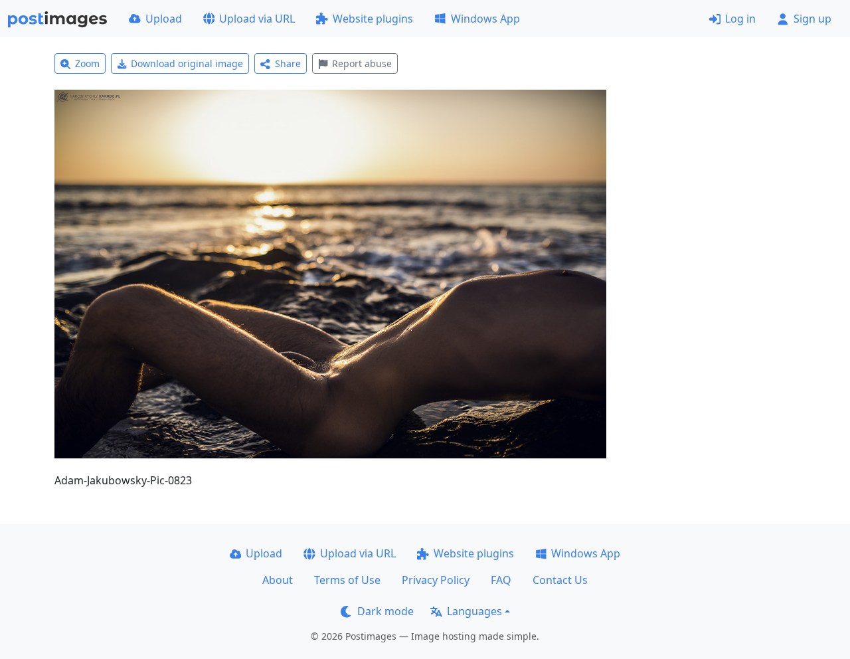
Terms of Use (347, 580)
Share (288, 63)
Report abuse (362, 63)
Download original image (187, 63)
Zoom (87, 63)
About (277, 580)
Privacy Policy (435, 580)
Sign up (812, 18)
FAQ (501, 580)
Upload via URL (257, 18)
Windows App (485, 18)
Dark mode (385, 611)
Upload (163, 18)
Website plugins (373, 18)
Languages (474, 611)
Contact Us (560, 580)
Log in (740, 18)
